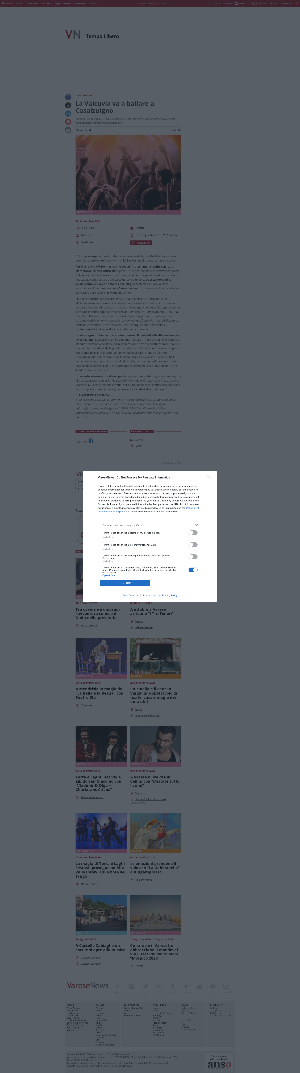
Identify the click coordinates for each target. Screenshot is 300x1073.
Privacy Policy (169, 595)
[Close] (210, 477)
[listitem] (150, 525)
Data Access (150, 595)
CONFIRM (125, 583)
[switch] (193, 532)
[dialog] (150, 536)
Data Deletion (130, 595)
